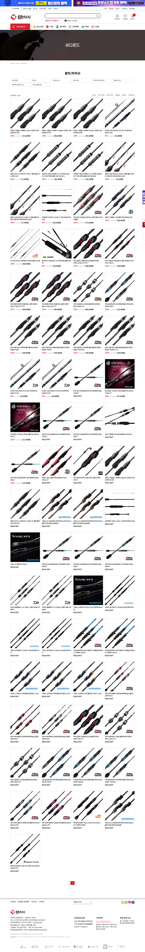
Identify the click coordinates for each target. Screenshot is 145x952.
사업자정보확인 (37, 922)
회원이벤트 (62, 27)
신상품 (97, 27)
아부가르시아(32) (99, 80)
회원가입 (111, 8)
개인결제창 (132, 8)
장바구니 (117, 8)
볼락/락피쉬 (24, 63)
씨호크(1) (76, 80)
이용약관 (13, 902)
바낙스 (34, 80)
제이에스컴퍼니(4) (18, 85)
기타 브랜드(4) (37, 85)
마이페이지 (124, 8)
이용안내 (34, 902)
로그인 (105, 8)
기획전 (51, 27)
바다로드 (17, 63)
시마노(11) (56, 80)
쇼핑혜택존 (75, 27)
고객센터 (41, 902)
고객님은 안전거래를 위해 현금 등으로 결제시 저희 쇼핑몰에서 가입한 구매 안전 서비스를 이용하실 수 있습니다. (43, 936)
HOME (12, 63)
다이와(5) (15, 80)
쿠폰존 (87, 27)
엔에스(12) (117, 80)
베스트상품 (39, 27)
